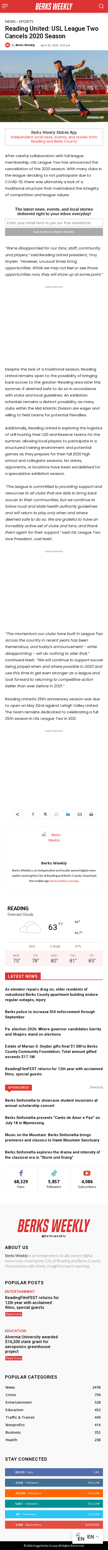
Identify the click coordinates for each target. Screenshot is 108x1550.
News (10, 21)
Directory (96, 1087)
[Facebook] (33, 814)
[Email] (79, 814)
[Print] (91, 814)
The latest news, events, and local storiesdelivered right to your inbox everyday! (54, 211)
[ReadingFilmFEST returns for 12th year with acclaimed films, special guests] (83, 1305)
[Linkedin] (68, 814)
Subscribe (87, 1170)
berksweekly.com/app (64, 881)
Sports (26, 21)
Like (21, 1170)
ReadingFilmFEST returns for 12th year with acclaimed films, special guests (32, 1302)
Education (15, 1331)
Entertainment (20, 1291)
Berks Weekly (25, 45)
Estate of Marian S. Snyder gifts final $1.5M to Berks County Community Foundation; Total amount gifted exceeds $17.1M (51, 1051)
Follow (54, 1170)
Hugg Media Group (45, 1545)
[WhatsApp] (56, 814)
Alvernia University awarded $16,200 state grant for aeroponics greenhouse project (31, 1344)
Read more (14, 1314)
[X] (45, 814)
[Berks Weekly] (8, 45)
